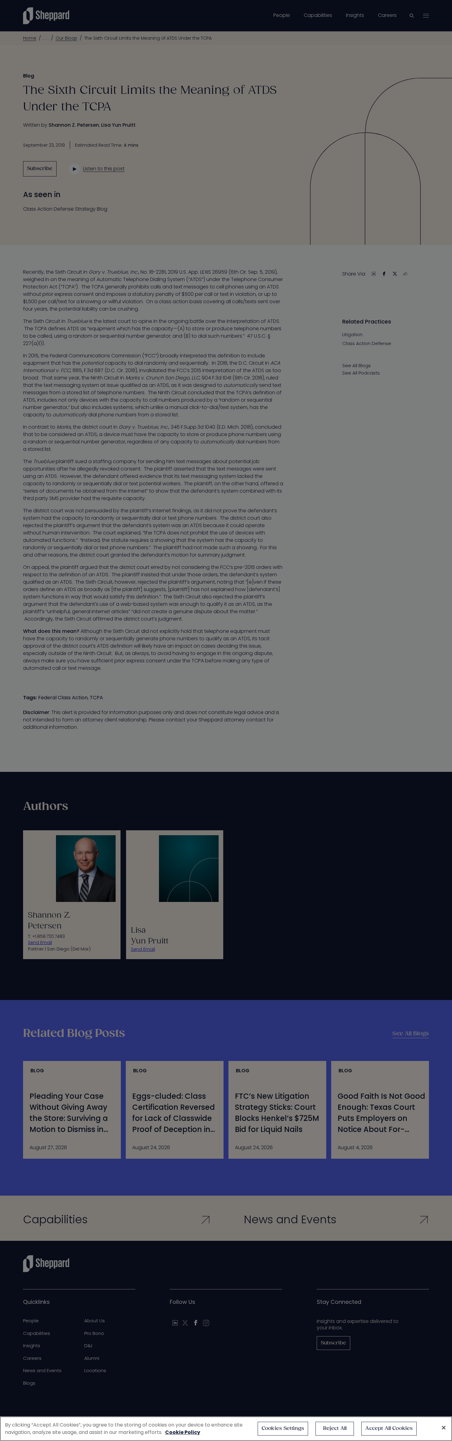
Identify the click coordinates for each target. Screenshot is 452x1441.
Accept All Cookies (389, 1428)
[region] (226, 1428)
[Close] (443, 1428)
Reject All (335, 1428)
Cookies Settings (283, 1428)
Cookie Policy (182, 1432)
